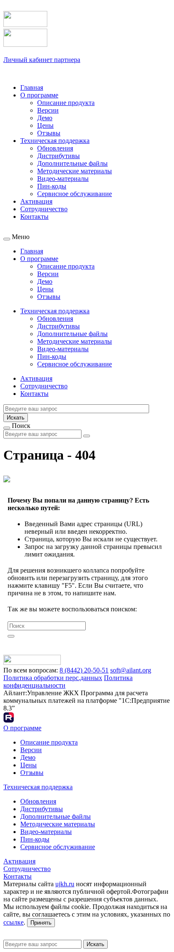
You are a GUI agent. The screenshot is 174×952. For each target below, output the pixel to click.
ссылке (13, 922)
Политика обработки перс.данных (52, 677)
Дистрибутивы (58, 155)
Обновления (55, 148)
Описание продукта (66, 102)
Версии (48, 110)
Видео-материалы (63, 178)
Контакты (34, 216)
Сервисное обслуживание (74, 193)
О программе (39, 95)
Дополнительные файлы (72, 163)
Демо (44, 117)
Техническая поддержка (55, 140)
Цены (45, 125)
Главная (31, 87)
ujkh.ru (64, 883)
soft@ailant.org (130, 670)
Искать (15, 417)
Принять (41, 923)
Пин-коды (51, 186)
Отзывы (48, 133)
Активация (36, 201)
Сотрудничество (44, 208)
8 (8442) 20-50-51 (84, 670)
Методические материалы (74, 171)
